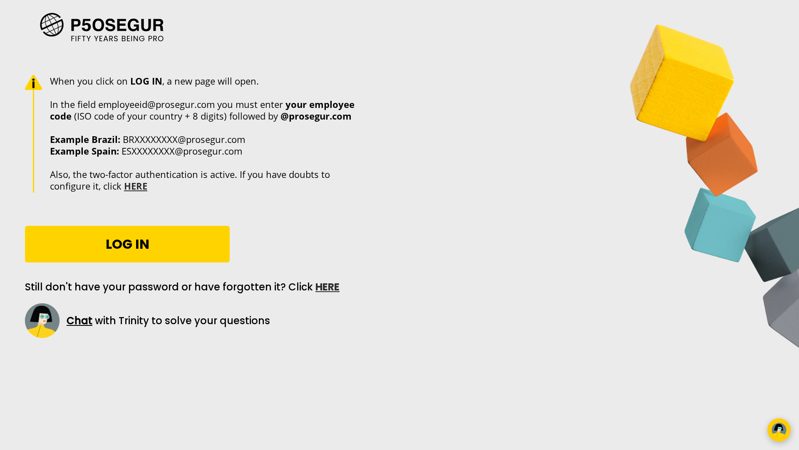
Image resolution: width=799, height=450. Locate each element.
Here (327, 287)
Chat (79, 321)
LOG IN (127, 244)
